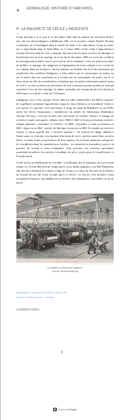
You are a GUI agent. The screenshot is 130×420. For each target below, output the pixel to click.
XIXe (64, 292)
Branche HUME (45, 292)
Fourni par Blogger (67, 409)
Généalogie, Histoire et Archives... (60, 8)
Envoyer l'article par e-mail (29, 297)
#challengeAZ (23, 292)
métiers (57, 292)
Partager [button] (49, 297)
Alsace (34, 292)
